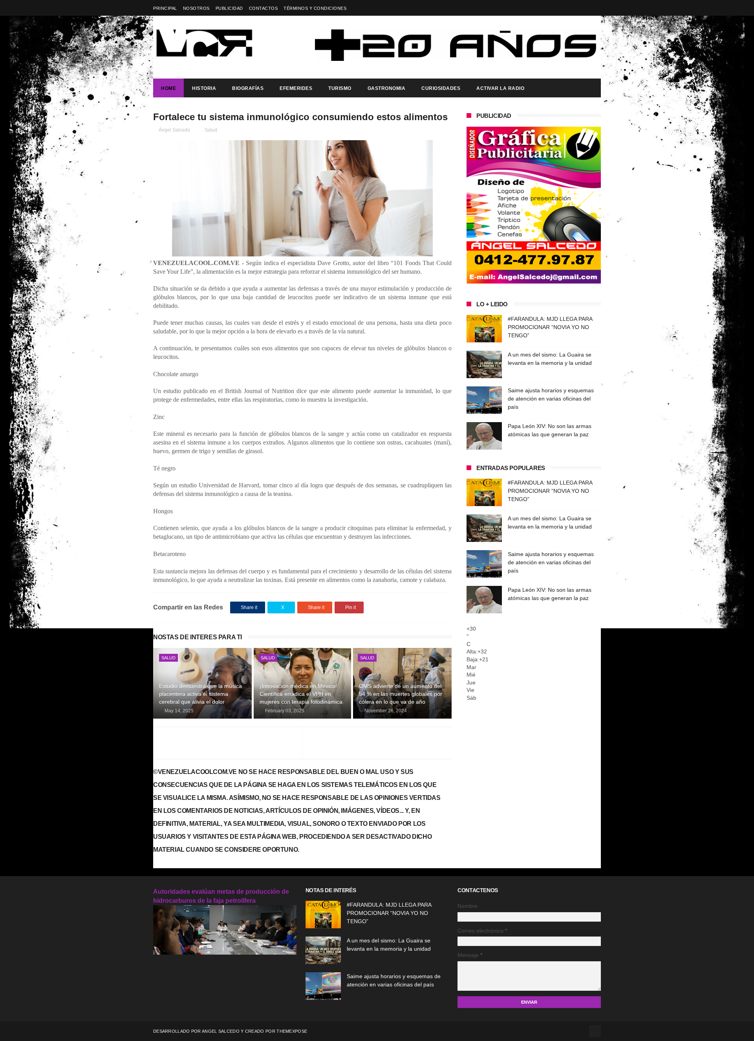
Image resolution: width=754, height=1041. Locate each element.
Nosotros (196, 8)
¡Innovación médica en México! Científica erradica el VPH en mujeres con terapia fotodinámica (301, 693)
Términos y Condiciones (315, 8)
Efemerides (296, 88)
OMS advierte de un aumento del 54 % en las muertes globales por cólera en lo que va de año (400, 693)
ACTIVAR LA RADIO (500, 88)
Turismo (339, 88)
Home (168, 88)
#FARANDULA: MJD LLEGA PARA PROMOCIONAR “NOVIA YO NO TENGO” (550, 327)
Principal (165, 8)
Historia (204, 88)
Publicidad (229, 8)
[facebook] (596, 8)
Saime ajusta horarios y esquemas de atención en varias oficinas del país (551, 398)
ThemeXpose (291, 1031)
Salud (211, 130)
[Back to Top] (595, 1031)
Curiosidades (440, 88)
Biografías (248, 88)
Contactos (263, 8)
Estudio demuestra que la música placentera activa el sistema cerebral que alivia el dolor (200, 693)
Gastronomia (387, 88)
